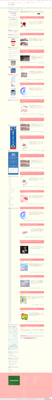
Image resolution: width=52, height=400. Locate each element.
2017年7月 (10, 262)
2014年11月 (10, 291)
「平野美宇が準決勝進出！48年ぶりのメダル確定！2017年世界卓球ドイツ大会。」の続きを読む (32, 255)
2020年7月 (10, 229)
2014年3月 (10, 298)
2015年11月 (10, 280)
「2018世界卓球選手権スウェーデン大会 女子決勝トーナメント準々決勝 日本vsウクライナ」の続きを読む (32, 114)
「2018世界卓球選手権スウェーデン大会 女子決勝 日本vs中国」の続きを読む (34, 79)
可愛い (9, 346)
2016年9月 (10, 271)
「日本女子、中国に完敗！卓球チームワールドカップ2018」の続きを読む (35, 203)
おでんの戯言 (10, 358)
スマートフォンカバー (12, 337)
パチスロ (24, 389)
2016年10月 (10, 270)
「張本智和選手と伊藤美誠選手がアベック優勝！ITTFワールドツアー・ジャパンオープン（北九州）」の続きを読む (32, 62)
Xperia (14, 330)
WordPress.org (10, 371)
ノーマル (11, 342)
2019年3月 (10, 244)
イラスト (15, 333)
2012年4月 (10, 319)
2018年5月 (10, 253)
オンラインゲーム (11, 334)
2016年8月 (10, 272)
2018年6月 (10, 252)
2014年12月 (10, 290)
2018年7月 (10, 251)
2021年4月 (10, 221)
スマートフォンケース (26, 377)
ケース (17, 334)
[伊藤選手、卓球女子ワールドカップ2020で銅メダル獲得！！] (24, 28)
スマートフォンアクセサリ (27, 378)
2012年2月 (10, 321)
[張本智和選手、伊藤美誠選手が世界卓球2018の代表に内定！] (25, 235)
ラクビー (10, 185)
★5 (16, 330)
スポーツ (10, 182)
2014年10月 (10, 292)
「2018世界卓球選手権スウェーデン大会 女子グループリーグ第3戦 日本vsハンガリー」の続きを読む (32, 168)
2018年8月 (10, 250)
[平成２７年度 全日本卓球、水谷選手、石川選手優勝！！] (24, 319)
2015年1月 (10, 289)
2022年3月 (10, 211)
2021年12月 (10, 214)
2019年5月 (10, 242)
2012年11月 (10, 313)
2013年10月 (10, 303)
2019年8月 (10, 239)
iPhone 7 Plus (9, 329)
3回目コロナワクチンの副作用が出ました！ (13, 51)
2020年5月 (10, 231)
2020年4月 (10, 232)
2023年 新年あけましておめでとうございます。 (13, 49)
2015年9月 (10, 282)
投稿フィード (10, 369)
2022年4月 (10, 210)
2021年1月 (10, 224)
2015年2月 (10, 288)
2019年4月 (10, 243)
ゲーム (9, 180)
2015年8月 (10, 283)
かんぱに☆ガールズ (13, 332)
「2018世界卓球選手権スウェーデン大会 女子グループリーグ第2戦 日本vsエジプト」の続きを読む (32, 186)
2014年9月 (10, 293)
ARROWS (14, 326)
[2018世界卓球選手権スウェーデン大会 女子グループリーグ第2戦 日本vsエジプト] (24, 184)
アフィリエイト (10, 179)
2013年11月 (10, 302)
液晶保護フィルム (11, 192)
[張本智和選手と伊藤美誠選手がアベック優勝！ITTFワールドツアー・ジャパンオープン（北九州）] (25, 60)
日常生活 (24, 392)
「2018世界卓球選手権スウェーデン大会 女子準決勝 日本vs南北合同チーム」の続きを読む (33, 96)
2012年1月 (10, 322)
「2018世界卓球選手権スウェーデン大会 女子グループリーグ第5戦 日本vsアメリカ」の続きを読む (32, 132)
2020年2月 (10, 234)
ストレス (10, 181)
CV (16, 326)
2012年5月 (10, 318)
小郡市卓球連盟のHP (11, 353)
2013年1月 (10, 311)
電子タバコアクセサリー (12, 204)
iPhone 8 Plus (14, 329)
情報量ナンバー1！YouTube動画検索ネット (13, 356)
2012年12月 (10, 312)
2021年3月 (10, 222)
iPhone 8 (12, 329)
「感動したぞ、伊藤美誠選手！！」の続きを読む (38, 304)
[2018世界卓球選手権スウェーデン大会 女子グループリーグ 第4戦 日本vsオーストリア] (24, 148)
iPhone (14, 327)
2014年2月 (10, 299)
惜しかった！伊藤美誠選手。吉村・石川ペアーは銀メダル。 (30, 325)
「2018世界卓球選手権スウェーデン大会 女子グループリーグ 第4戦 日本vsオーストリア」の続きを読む (32, 150)
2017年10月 (10, 259)
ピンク (9, 343)
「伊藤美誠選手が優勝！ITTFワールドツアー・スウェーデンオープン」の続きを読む (33, 46)
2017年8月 (10, 261)
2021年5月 (10, 220)
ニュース (10, 194)
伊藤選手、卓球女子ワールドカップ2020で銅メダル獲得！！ (30, 17)
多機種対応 (12, 346)
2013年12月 (10, 301)
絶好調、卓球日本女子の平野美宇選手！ (27, 259)
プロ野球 (10, 184)
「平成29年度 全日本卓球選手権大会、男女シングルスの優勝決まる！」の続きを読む (33, 220)
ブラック (14, 343)
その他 (9, 193)
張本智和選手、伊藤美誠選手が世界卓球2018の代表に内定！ (30, 224)
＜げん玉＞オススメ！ (36, 380)
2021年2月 (10, 223)
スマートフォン (25, 376)
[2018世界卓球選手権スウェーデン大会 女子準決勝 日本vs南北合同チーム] (24, 94)
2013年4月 (10, 308)
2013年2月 (10, 310)
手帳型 (16, 346)
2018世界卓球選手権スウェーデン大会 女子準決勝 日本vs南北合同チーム (32, 83)
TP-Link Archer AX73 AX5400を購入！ (13, 55)
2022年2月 (10, 212)
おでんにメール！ (35, 382)
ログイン (10, 368)
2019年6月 (10, 241)
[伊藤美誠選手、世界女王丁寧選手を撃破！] (25, 286)
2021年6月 (10, 219)
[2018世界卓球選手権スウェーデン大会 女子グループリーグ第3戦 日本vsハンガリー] (25, 166)
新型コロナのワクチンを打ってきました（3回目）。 (13, 53)
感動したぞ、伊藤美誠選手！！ (25, 292)
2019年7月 (10, 240)
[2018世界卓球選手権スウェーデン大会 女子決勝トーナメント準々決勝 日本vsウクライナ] (24, 112)
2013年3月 (10, 309)
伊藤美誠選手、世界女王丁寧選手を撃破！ (27, 276)
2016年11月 (10, 269)
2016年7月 (10, 273)
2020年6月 (10, 230)
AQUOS (10, 326)
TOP (14, 9)
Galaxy (9, 327)
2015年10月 (10, 281)
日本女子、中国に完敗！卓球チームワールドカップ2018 (29, 191)
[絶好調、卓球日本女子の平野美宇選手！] (24, 270)
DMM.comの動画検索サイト (12, 355)
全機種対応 (14, 344)
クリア (14, 334)
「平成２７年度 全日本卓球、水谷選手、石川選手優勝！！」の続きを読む (35, 321)
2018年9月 (10, 249)
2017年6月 (10, 263)
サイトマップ (35, 383)
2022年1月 (10, 213)
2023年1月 (10, 209)
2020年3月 (10, 233)
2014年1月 (10, 300)
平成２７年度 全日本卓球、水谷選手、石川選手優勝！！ (29, 308)
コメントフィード (11, 370)
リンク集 (35, 381)
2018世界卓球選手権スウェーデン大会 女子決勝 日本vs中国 (30, 67)
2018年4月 (10, 254)
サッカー (10, 183)
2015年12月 (10, 279)
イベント (13, 333)
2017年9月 (10, 260)
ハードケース (15, 342)
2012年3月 (10, 320)
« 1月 (8, 28)
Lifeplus (10, 354)
